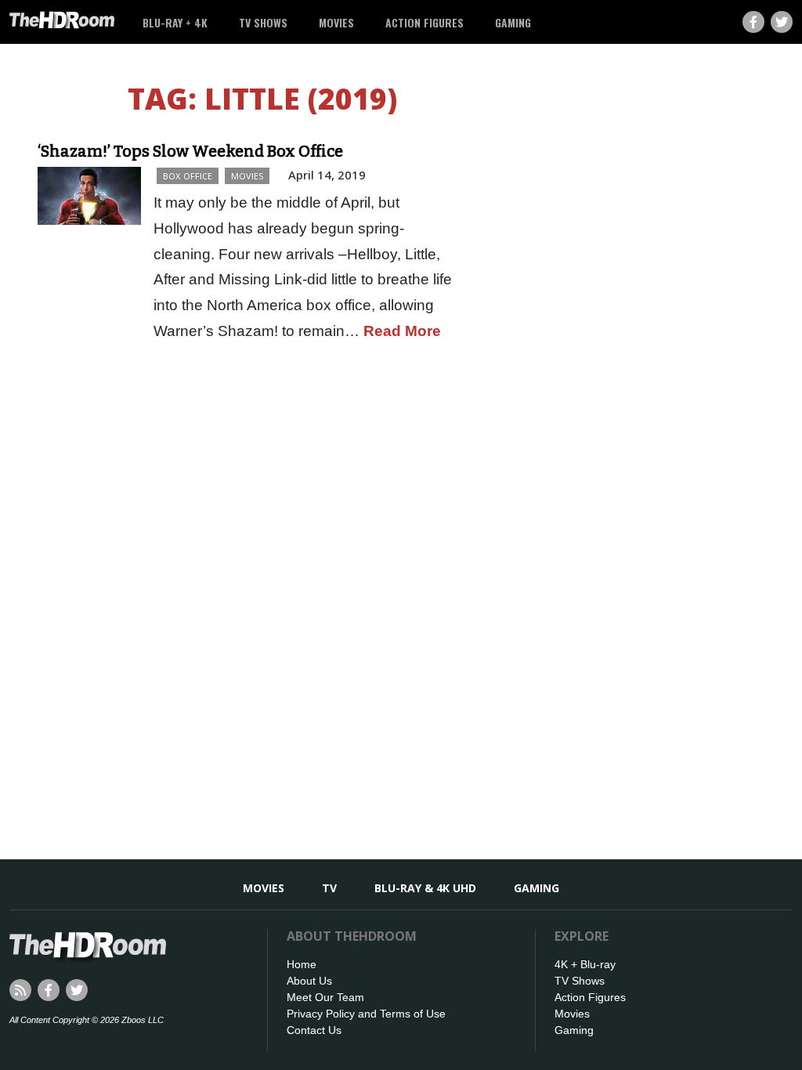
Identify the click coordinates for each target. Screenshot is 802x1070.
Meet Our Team (325, 997)
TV (329, 887)
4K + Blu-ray (585, 964)
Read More (402, 331)
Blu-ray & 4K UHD (425, 887)
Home (301, 964)
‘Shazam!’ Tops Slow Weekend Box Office (190, 151)
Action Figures (424, 22)
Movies (336, 22)
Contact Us (314, 1030)
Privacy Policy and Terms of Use (366, 1013)
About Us (309, 980)
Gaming (513, 22)
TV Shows (263, 22)
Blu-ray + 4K (175, 22)
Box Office (187, 176)
